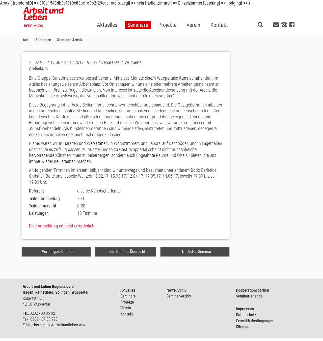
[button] (137, 17)
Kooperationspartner (253, 290)
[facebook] (292, 24)
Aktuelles (128, 290)
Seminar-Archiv (179, 296)
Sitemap (242, 326)
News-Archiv (176, 290)
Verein (125, 308)
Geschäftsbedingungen (254, 320)
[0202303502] (284, 24)
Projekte (127, 302)
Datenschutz (246, 314)
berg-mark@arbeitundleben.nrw (59, 325)
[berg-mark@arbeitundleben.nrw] (276, 24)
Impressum (245, 309)
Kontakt (126, 314)
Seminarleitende (249, 296)
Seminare (128, 296)
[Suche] (260, 24)
